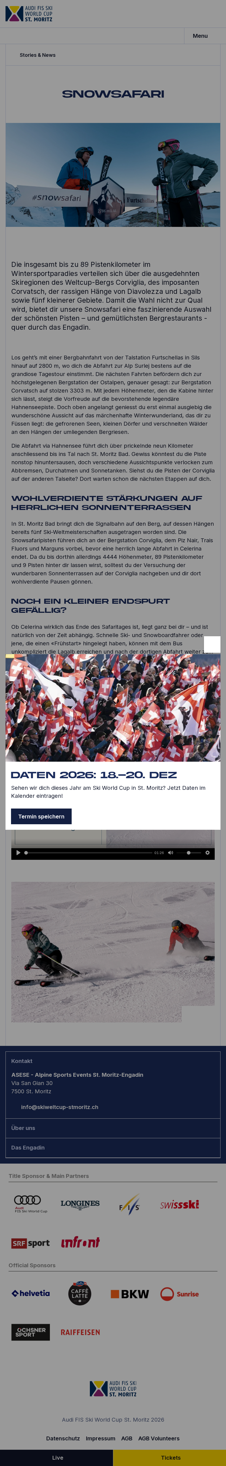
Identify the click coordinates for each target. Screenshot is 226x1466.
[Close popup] (212, 644)
